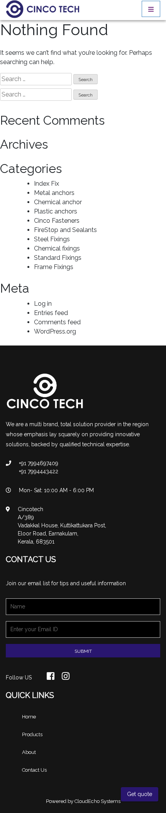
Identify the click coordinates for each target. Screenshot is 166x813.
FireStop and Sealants (65, 230)
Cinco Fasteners (57, 220)
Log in (43, 303)
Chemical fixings (57, 248)
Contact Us (34, 770)
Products (32, 734)
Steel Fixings (52, 239)
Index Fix (46, 183)
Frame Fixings (53, 267)
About (29, 752)
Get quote (139, 794)
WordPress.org (55, 331)
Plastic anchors (55, 211)
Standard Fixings (57, 257)
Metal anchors (54, 192)
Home (29, 717)
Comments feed (57, 322)
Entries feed (51, 313)
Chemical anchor (58, 202)
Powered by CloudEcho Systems (83, 801)
